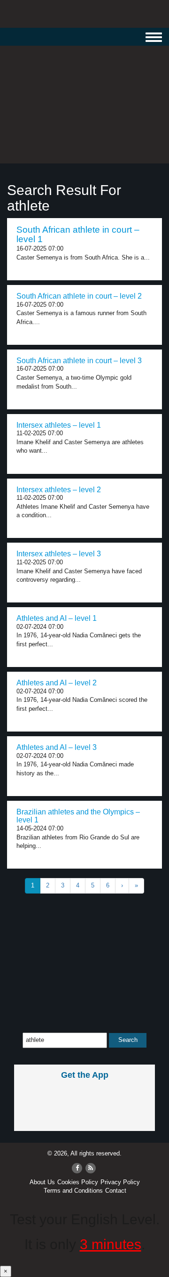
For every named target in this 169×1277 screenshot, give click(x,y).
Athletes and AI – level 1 (56, 618)
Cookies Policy (77, 1182)
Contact (115, 1190)
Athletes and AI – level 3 (56, 747)
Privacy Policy (120, 1182)
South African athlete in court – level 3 (79, 361)
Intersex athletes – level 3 (58, 554)
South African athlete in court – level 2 (79, 296)
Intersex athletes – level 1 (58, 425)
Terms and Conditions (73, 1190)
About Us (42, 1182)
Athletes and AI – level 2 (56, 683)
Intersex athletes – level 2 (58, 490)
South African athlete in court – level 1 (77, 234)
